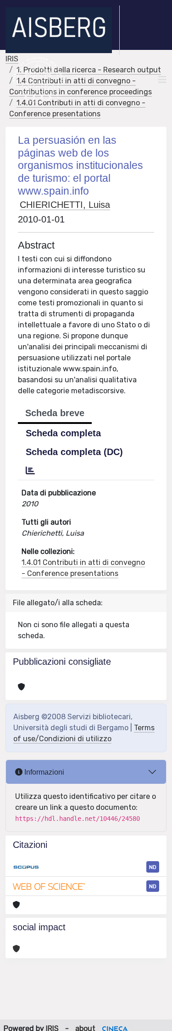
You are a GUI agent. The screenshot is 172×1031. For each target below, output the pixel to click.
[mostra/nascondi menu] (162, 79)
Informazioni (43, 772)
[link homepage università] (38, 79)
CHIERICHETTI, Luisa (65, 205)
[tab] (30, 470)
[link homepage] (63, 30)
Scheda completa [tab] (63, 433)
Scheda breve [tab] (54, 413)
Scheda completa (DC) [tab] (74, 452)
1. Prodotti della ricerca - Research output (89, 69)
